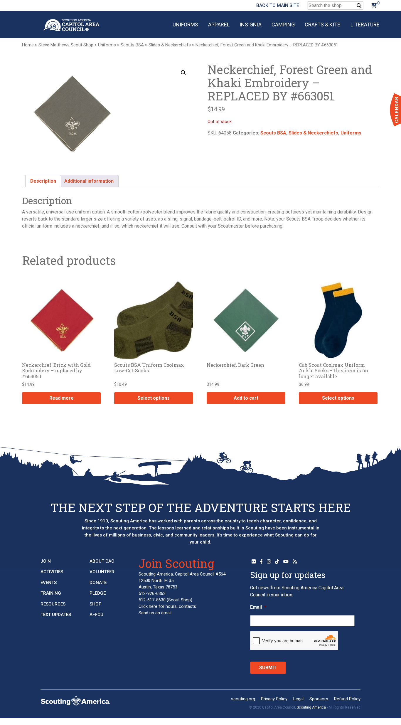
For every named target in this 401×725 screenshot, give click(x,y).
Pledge (98, 593)
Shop (96, 604)
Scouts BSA (132, 45)
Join (46, 561)
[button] (183, 73)
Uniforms (185, 24)
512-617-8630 (152, 600)
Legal (298, 699)
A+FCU (96, 614)
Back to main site (277, 5)
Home (28, 45)
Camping (283, 24)
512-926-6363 (152, 593)
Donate (98, 582)
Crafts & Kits (323, 24)
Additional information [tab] (89, 181)
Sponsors (318, 699)
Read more (61, 398)
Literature (365, 24)
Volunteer (102, 571)
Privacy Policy (274, 699)
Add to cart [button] (246, 398)
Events (49, 582)
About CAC (102, 561)
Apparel (219, 24)
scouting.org (243, 699)
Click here (148, 606)
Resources (53, 604)
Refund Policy (347, 699)
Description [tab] (43, 181)
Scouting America (311, 707)
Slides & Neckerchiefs (170, 45)
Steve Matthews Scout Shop (65, 45)
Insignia (251, 24)
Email (258, 607)
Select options (153, 398)
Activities (52, 571)
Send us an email (155, 612)
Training (51, 593)
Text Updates (56, 614)
